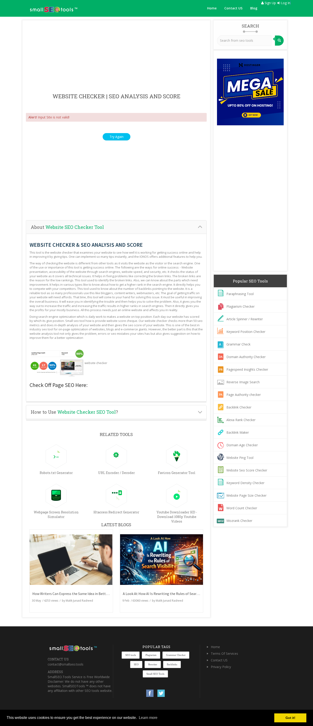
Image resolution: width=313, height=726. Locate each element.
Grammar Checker (176, 655)
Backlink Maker (237, 432)
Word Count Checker (241, 508)
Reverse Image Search (243, 382)
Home (212, 8)
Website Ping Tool (239, 457)
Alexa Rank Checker (240, 420)
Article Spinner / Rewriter (244, 319)
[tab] (116, 227)
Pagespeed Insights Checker (247, 369)
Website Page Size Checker (246, 495)
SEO (136, 664)
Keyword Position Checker (245, 331)
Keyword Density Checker (245, 483)
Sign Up (270, 3)
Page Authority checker (243, 394)
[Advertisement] (116, 57)
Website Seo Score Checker (246, 470)
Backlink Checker (238, 407)
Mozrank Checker (239, 520)
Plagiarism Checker (240, 306)
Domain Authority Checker (246, 357)
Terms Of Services (224, 653)
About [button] (67, 227)
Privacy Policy (221, 667)
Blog (253, 8)
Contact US (233, 8)
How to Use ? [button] (74, 412)
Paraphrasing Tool (240, 294)
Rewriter (152, 664)
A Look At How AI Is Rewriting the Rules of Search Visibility (168, 593)
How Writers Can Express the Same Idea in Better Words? (76, 593)
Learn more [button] (148, 718)
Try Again (117, 136)
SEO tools (130, 655)
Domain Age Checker (242, 445)
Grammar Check (238, 344)
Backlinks (172, 664)
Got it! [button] (290, 718)
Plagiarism (151, 655)
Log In (285, 3)
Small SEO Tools (155, 673)
